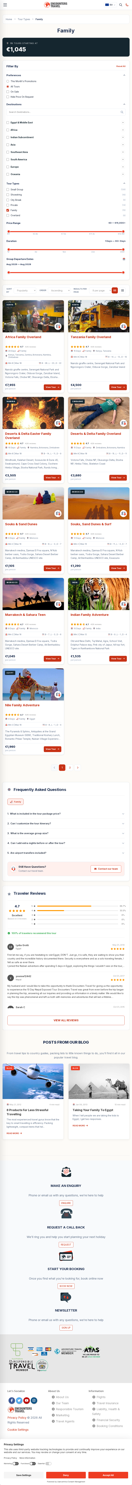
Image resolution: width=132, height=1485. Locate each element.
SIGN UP (66, 1327)
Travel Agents (64, 1421)
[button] (66, 956)
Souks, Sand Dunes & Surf (91, 524)
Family (17, 801)
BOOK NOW (66, 1286)
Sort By (9, 290)
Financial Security (108, 1420)
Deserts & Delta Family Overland (96, 434)
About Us (62, 1397)
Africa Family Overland (23, 337)
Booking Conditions (109, 1426)
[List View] (122, 290)
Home (9, 19)
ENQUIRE (66, 1203)
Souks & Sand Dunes (21, 524)
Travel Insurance (107, 1403)
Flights (100, 1397)
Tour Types (24, 19)
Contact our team (108, 869)
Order (42, 290)
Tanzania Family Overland (91, 337)
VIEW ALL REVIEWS (66, 1020)
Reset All (121, 66)
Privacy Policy (17, 1417)
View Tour (51, 387)
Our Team (62, 1403)
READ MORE (13, 1133)
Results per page (80, 290)
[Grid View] (115, 290)
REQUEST (66, 1244)
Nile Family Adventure (22, 705)
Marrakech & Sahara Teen (25, 615)
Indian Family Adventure (90, 615)
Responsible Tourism (69, 1409)
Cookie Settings (17, 1429)
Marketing (62, 1415)
